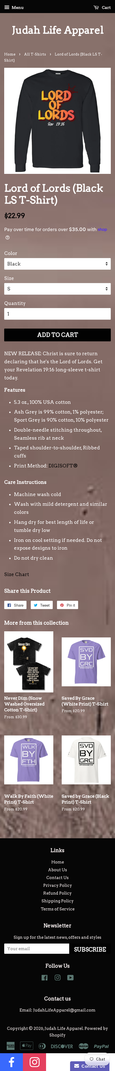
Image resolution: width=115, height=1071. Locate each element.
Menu (17, 7)
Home (9, 54)
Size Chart (16, 574)
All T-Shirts (35, 54)
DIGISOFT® (63, 466)
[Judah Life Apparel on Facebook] (44, 978)
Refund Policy (57, 893)
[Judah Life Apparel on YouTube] (70, 978)
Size (9, 278)
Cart (106, 7)
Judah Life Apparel (58, 30)
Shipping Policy (58, 901)
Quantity (15, 303)
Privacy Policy (57, 885)
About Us (57, 869)
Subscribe (90, 949)
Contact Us (57, 877)
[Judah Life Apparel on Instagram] (57, 978)
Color (10, 253)
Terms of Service (58, 909)
